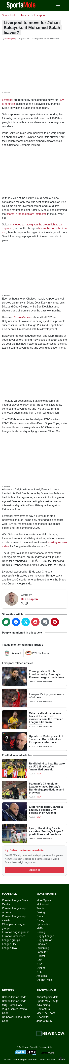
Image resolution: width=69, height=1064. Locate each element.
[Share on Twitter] (25, 622)
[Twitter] (22, 603)
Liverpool (7, 99)
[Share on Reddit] (35, 622)
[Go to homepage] (21, 5)
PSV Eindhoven (40, 653)
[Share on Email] (45, 622)
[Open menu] (58, 5)
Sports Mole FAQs (47, 1001)
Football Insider (23, 317)
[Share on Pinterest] (55, 622)
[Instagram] (26, 603)
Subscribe (34, 869)
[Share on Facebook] (16, 622)
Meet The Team (46, 1013)
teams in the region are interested (27, 214)
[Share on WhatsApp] (6, 622)
